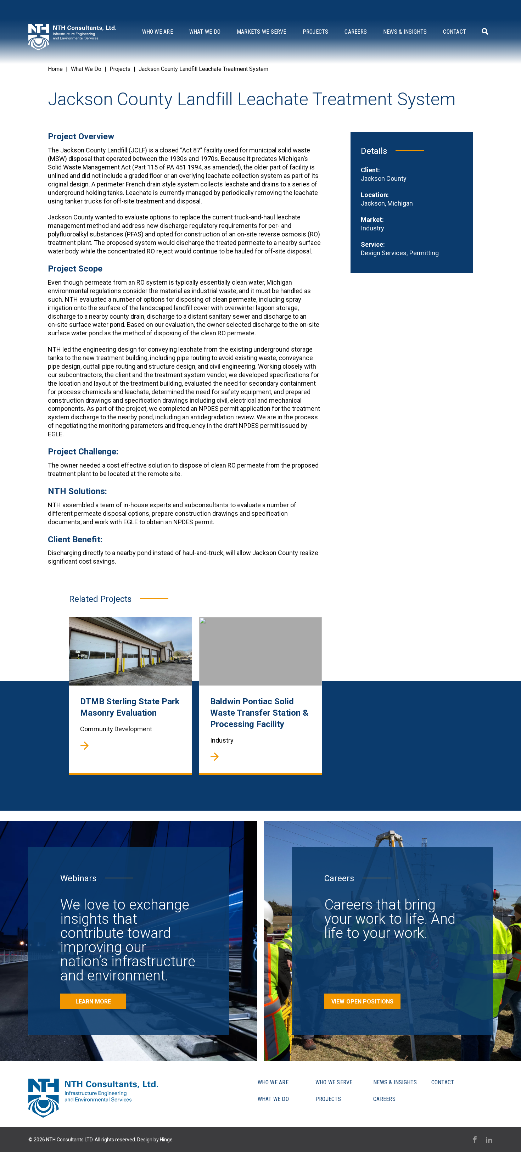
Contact (454, 31)
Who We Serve (334, 1082)
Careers (355, 31)
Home (55, 69)
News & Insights (405, 31)
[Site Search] (484, 31)
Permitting (424, 253)
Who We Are (157, 31)
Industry (372, 228)
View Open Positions (362, 1001)
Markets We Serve (261, 31)
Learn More (93, 1001)
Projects (316, 31)
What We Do (204, 31)
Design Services (384, 253)
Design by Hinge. (155, 1139)
